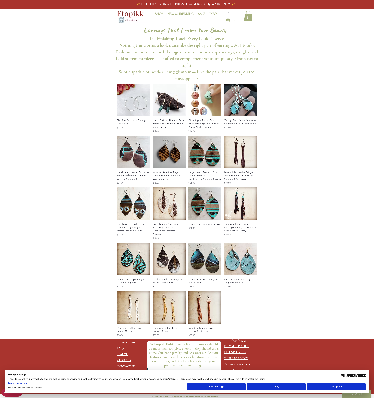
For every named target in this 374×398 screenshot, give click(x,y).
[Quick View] (133, 100)
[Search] (229, 14)
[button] (159, 13)
